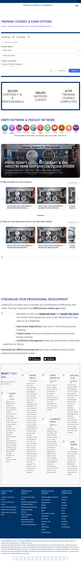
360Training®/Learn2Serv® (49, 497)
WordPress (64, 521)
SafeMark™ (45, 516)
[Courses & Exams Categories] (13, 64)
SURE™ (43, 524)
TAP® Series (45, 527)
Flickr (63, 511)
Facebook (64, 497)
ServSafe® (44, 519)
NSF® (43, 511)
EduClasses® (45, 500)
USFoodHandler (46, 532)
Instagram (64, 516)
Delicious (64, 524)
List (52, 71)
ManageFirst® (45, 502)
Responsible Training (47, 513)
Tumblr (63, 519)
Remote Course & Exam (8, 510)
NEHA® (43, 505)
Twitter (63, 500)
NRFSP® (43, 508)
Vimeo (63, 513)
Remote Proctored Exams (9, 507)
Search (74, 70)
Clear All (62, 70)
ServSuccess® (45, 521)
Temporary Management (28, 524)
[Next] (78, 199)
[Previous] (3, 199)
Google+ (64, 502)
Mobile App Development (29, 507)
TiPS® (43, 530)
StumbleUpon (65, 527)
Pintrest (63, 508)
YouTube (64, 505)
